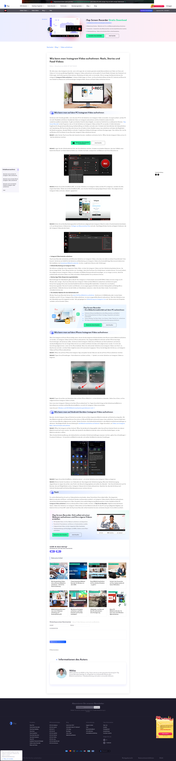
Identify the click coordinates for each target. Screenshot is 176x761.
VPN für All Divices (53, 743)
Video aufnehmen (66, 47)
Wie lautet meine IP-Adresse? (73, 727)
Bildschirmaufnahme (71, 735)
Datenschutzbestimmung (8, 756)
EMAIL (72, 625)
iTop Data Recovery (34, 735)
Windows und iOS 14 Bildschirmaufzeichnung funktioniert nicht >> (76, 408)
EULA (161, 758)
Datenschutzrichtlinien (146, 758)
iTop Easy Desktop (34, 729)
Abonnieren (96, 707)
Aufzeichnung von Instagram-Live (96, 299)
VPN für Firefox (53, 737)
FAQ (51, 10)
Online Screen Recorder (35, 743)
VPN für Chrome (53, 735)
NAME (52, 625)
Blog (43, 10)
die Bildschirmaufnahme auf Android (88, 423)
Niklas (51, 66)
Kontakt (105, 727)
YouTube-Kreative (107, 733)
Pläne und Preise (33, 745)
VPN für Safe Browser (54, 741)
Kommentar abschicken (58, 641)
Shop (95, 6)
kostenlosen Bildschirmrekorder (70, 263)
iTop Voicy (32, 731)
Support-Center (89, 725)
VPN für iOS (52, 731)
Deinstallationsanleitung (91, 733)
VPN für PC (52, 729)
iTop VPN (32, 725)
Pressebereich (106, 729)
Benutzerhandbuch (90, 729)
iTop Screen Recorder (35, 727)
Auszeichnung (106, 731)
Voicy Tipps (69, 733)
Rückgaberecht (127, 758)
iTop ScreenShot (33, 733)
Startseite (50, 47)
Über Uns (105, 725)
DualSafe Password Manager (36, 741)
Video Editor (35, 10)
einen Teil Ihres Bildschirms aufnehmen (83, 295)
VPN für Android (53, 733)
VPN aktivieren (89, 731)
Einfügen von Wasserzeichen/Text (80, 226)
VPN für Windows (53, 725)
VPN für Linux (52, 739)
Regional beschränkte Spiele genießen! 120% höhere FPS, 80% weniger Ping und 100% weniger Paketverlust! (89, 1)
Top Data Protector (34, 737)
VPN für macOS (53, 727)
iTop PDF (32, 739)
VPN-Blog (68, 729)
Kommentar (54, 628)
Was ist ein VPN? (70, 725)
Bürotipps (68, 731)
